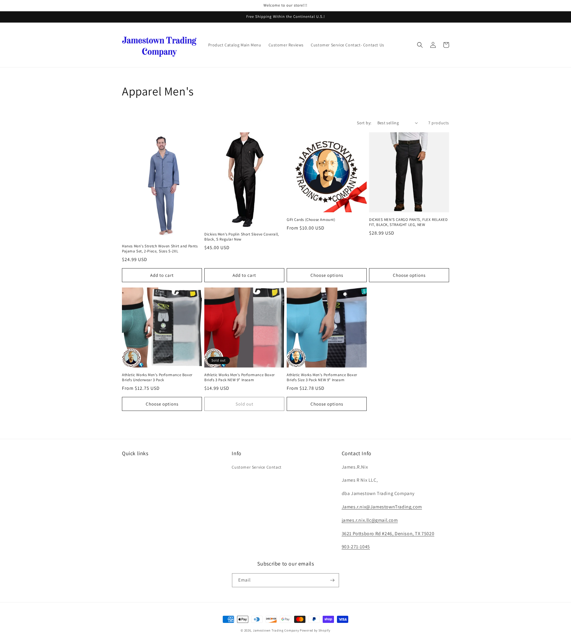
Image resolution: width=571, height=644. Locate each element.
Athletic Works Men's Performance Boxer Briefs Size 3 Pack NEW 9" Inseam (322, 377)
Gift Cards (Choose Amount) (311, 219)
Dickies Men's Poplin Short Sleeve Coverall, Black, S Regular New (241, 237)
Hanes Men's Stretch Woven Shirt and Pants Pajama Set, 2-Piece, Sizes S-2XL (160, 249)
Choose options (326, 275)
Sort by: (364, 122)
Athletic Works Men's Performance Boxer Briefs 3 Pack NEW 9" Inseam (239, 377)
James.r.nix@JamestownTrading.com (382, 507)
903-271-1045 (356, 547)
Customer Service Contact (256, 467)
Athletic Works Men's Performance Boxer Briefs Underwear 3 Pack (157, 377)
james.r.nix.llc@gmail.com (370, 520)
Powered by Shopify (315, 630)
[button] (419, 44)
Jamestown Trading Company (276, 630)
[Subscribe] (332, 580)
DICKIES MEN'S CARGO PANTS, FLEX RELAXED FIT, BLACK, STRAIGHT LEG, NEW (408, 222)
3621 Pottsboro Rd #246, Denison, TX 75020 (388, 533)
